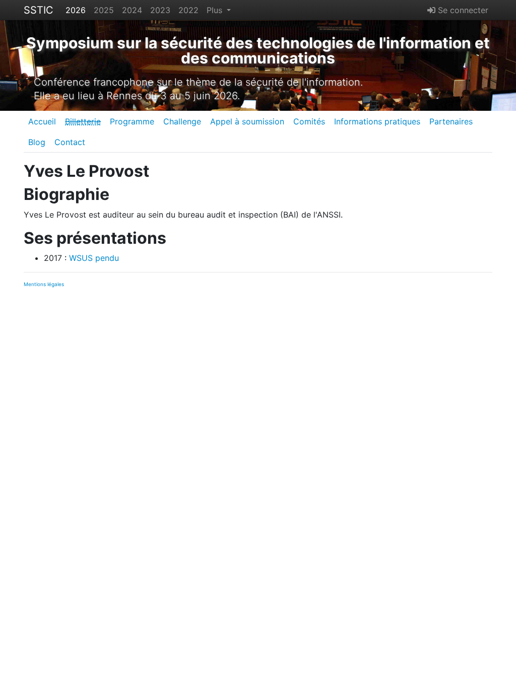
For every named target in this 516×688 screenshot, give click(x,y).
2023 (160, 10)
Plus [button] (216, 10)
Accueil (42, 121)
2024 (132, 10)
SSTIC (38, 10)
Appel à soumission (247, 121)
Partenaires (451, 121)
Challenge (182, 121)
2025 (104, 10)
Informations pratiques (377, 121)
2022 (188, 10)
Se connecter (461, 10)
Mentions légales (44, 284)
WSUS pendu (94, 258)
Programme (132, 121)
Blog (36, 142)
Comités (309, 121)
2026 (76, 10)
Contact (69, 142)
